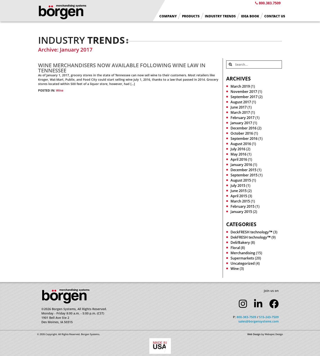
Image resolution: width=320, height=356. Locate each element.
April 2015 (239, 196)
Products (191, 16)
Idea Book (250, 16)
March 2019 (240, 86)
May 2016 (238, 154)
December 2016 (243, 128)
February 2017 (242, 117)
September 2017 (244, 96)
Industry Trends (220, 16)
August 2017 (241, 102)
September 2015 (244, 175)
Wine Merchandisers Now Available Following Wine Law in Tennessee (121, 68)
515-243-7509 (269, 317)
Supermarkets (242, 258)
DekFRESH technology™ (251, 237)
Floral (235, 247)
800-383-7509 (246, 317)
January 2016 (241, 164)
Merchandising (243, 253)
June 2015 (239, 190)
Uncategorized (243, 263)
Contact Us (274, 16)
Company (168, 16)
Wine (59, 90)
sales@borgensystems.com (258, 321)
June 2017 (239, 107)
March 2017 (240, 112)
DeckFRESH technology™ (251, 232)
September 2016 (244, 138)
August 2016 (241, 143)
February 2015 (242, 206)
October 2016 (242, 133)
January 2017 (241, 122)
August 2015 (241, 180)
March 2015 (240, 201)
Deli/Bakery (240, 242)
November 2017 (244, 91)
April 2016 (239, 159)
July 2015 (238, 185)
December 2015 (243, 169)
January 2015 (241, 211)
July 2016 (238, 149)
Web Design (254, 334)
